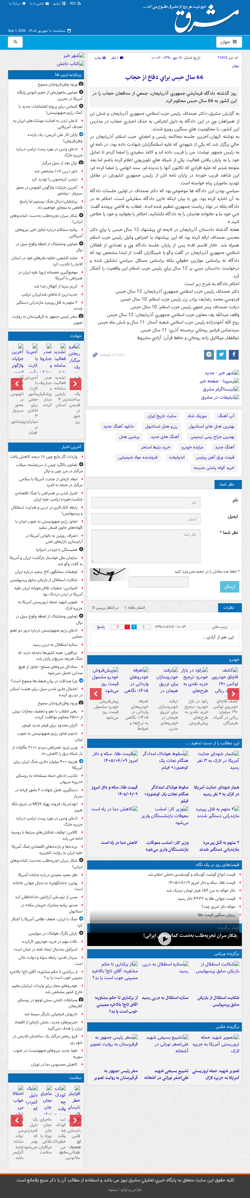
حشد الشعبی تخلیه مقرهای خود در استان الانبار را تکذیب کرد (47, 261)
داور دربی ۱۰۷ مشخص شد (55, 171)
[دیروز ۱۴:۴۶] (46, 366)
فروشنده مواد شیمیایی (138, 457)
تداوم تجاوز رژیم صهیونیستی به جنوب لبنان (50, 736)
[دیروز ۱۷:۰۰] (164, 1049)
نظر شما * (229, 532)
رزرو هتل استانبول (161, 426)
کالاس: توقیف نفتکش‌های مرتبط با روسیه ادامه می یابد (47, 835)
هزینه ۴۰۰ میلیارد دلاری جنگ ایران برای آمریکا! (48, 765)
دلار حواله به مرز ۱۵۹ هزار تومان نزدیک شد (200, 890)
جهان (225, 42)
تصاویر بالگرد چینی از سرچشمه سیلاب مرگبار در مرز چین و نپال (49, 468)
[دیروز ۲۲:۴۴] (215, 976)
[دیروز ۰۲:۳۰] (60, 1109)
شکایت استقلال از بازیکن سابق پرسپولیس (218, 1001)
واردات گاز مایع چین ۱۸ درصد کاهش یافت (43, 457)
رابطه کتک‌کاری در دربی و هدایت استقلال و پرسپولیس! (47, 510)
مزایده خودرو (192, 447)
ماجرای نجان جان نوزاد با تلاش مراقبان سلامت (46, 1136)
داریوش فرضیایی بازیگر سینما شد (50, 1014)
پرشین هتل (129, 436)
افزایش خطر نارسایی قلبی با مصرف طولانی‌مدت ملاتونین (74, 1138)
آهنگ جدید (224, 447)
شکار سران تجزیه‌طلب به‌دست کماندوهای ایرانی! (190, 935)
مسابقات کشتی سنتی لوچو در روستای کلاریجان (50, 1003)
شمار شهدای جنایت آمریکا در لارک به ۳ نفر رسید (216, 791)
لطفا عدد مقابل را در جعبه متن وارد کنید (206, 572)
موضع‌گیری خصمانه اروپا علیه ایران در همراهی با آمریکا (50, 275)
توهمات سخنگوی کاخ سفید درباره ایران (46, 572)
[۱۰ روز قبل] (134, 687)
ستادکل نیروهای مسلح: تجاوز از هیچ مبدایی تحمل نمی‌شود (51, 670)
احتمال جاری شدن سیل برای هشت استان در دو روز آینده (46, 692)
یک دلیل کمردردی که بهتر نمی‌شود (31, 1133)
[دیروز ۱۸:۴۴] (215, 766)
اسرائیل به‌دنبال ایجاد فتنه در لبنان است (45, 949)
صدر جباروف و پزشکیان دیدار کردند (46, 391)
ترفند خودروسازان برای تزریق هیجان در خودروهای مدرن (168, 715)
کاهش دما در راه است (119, 842)
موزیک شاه (197, 416)
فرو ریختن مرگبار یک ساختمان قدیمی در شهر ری (74, 399)
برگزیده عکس (227, 1026)
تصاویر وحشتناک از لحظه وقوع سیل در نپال (49, 247)
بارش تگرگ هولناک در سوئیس (53, 933)
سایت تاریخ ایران (161, 416)
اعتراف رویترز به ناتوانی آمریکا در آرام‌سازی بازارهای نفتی (54, 539)
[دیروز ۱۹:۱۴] (114, 976)
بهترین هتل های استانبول (211, 426)
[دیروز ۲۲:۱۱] (215, 1049)
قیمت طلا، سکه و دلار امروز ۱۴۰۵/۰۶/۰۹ (114, 791)
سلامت (75, 1077)
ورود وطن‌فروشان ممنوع (57, 84)
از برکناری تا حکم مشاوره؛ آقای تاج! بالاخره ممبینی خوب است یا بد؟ (116, 1004)
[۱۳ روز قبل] (104, 681)
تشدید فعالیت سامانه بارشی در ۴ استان (60, 391)
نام (235, 500)
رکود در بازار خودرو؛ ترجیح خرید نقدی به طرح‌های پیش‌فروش (196, 712)
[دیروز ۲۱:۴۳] (164, 976)
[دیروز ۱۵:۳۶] (60, 366)
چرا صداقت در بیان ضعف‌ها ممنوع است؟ (44, 681)
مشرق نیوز (193, 16)
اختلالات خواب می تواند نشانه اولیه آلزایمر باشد (17, 1138)
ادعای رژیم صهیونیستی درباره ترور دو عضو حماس (46, 633)
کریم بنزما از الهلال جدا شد (55, 286)
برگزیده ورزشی (226, 953)
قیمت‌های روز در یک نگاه (217, 864)
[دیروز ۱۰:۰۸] (114, 821)
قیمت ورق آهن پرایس (215, 457)
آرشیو (57, 3)
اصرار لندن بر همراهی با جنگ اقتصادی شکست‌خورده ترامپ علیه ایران (49, 496)
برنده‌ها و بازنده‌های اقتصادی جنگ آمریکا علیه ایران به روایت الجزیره (47, 850)
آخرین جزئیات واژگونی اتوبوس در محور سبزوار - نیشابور (49, 190)
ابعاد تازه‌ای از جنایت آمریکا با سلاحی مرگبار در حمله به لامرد (51, 482)
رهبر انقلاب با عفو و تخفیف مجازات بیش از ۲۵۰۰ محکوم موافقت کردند (47, 714)
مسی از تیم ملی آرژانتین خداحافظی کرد (46, 897)
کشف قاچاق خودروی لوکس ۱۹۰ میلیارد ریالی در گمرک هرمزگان (225, 712)
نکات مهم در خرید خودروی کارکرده (49, 941)
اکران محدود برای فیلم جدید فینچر (49, 725)
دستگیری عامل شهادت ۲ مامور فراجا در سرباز (49, 793)
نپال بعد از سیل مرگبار (59, 163)
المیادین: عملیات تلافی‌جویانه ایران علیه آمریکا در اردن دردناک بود (48, 591)
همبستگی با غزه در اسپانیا (56, 550)
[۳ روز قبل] (224, 687)
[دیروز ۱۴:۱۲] (114, 766)
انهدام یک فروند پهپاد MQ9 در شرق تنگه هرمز (47, 807)
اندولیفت (177, 457)
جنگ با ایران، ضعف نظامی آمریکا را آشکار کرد (47, 922)
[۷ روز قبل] (194, 684)
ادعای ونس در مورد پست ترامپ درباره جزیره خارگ (49, 152)
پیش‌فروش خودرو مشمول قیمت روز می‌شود (106, 709)
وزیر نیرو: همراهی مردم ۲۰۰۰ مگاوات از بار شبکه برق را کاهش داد (47, 750)
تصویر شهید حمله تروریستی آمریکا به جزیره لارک (215, 1074)
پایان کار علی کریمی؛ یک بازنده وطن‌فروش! (55, 138)
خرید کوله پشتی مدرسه (214, 467)
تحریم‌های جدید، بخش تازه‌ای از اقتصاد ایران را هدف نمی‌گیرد (48, 1025)
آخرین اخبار (71, 447)
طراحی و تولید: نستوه (125, 1190)
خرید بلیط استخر (155, 447)
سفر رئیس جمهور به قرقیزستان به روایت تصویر (115, 1074)
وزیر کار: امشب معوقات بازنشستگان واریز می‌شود (167, 846)
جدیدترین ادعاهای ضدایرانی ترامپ (49, 294)
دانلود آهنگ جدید (118, 426)
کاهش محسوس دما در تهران (54, 1064)
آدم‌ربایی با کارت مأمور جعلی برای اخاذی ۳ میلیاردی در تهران (31, 405)
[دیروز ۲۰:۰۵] (164, 938)
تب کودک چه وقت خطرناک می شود (60, 1136)
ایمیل (233, 516)
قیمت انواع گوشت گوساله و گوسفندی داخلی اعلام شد (191, 875)
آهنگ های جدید (165, 436)
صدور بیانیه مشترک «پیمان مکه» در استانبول (52, 908)
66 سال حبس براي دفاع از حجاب (164, 78)
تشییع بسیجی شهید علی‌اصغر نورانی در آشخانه (166, 1074)
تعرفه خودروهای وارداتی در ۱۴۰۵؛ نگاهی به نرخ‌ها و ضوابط (136, 715)
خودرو (234, 659)
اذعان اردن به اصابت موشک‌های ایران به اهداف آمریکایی (48, 124)
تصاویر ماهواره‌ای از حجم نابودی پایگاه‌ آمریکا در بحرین (50, 95)
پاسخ (101, 627)
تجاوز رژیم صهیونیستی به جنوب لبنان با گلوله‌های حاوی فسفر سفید (49, 524)
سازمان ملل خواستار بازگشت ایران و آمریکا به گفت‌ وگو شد (46, 561)
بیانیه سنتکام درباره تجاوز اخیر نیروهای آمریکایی (49, 233)
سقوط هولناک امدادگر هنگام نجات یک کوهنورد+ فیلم (166, 794)
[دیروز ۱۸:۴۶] (164, 766)
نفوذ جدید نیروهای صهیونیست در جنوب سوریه (48, 1053)
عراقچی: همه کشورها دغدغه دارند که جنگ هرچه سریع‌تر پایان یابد (50, 656)
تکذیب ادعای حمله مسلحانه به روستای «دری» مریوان (49, 779)
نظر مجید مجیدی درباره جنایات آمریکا (47, 875)
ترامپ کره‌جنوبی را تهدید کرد (54, 179)
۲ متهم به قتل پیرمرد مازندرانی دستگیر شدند (219, 846)
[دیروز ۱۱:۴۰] (164, 821)
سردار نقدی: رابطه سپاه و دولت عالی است (50, 960)
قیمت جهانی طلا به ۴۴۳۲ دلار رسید (206, 899)
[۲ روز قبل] (31, 1105)
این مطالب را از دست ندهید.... (212, 743)
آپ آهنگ (226, 416)
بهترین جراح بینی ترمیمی (212, 436)
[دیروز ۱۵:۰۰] (114, 1049)
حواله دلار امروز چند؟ (218, 907)
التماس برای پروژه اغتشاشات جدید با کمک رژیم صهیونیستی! (51, 109)
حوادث (75, 336)
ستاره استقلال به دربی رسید (165, 998)
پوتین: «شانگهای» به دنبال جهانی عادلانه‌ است (48, 886)
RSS (73, 3)
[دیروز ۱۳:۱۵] (215, 821)
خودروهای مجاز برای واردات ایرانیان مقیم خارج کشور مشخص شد (47, 989)
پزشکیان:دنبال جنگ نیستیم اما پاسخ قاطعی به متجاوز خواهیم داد (51, 204)
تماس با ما (37, 3)
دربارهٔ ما (15, 3)
